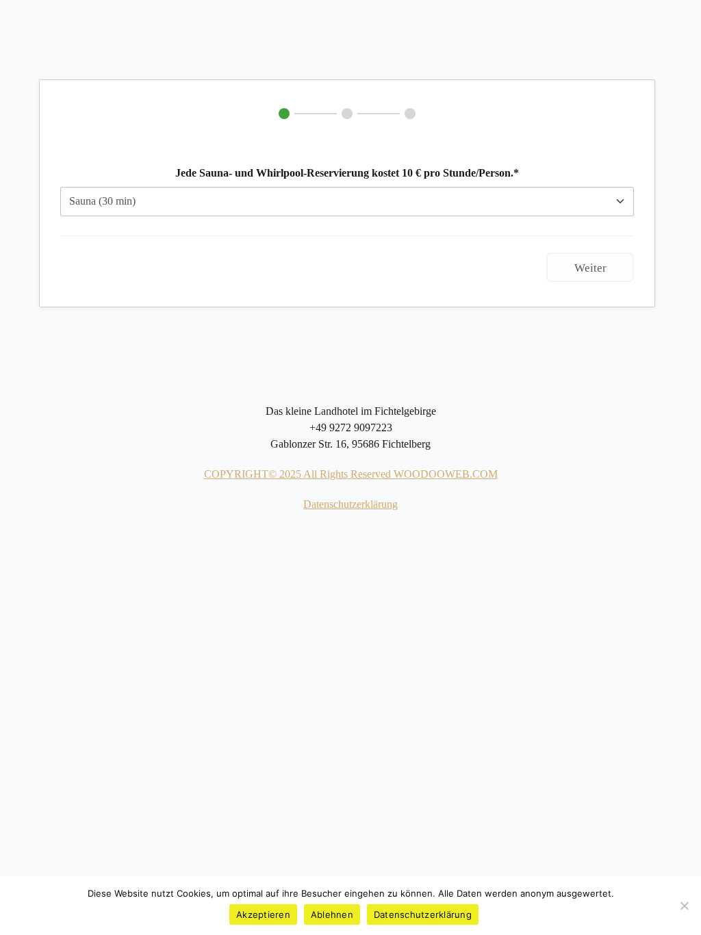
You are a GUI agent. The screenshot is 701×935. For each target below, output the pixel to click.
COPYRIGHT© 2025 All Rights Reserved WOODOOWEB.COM (351, 474)
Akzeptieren (263, 914)
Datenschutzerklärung (350, 504)
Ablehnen (332, 914)
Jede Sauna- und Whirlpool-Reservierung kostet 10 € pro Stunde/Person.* (347, 173)
